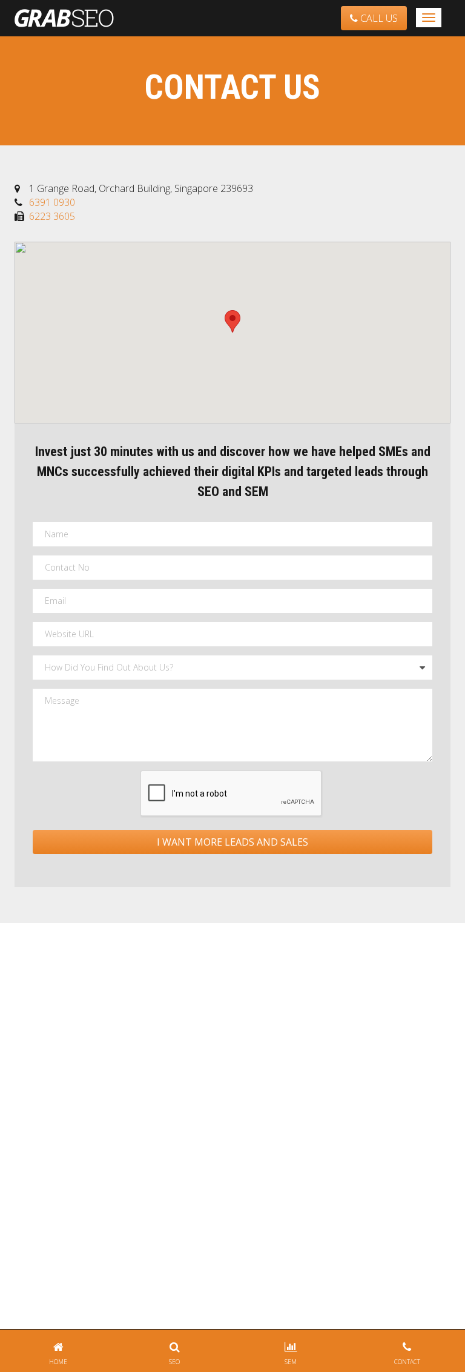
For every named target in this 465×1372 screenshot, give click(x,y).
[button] (232, 321)
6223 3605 (52, 216)
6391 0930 (52, 202)
